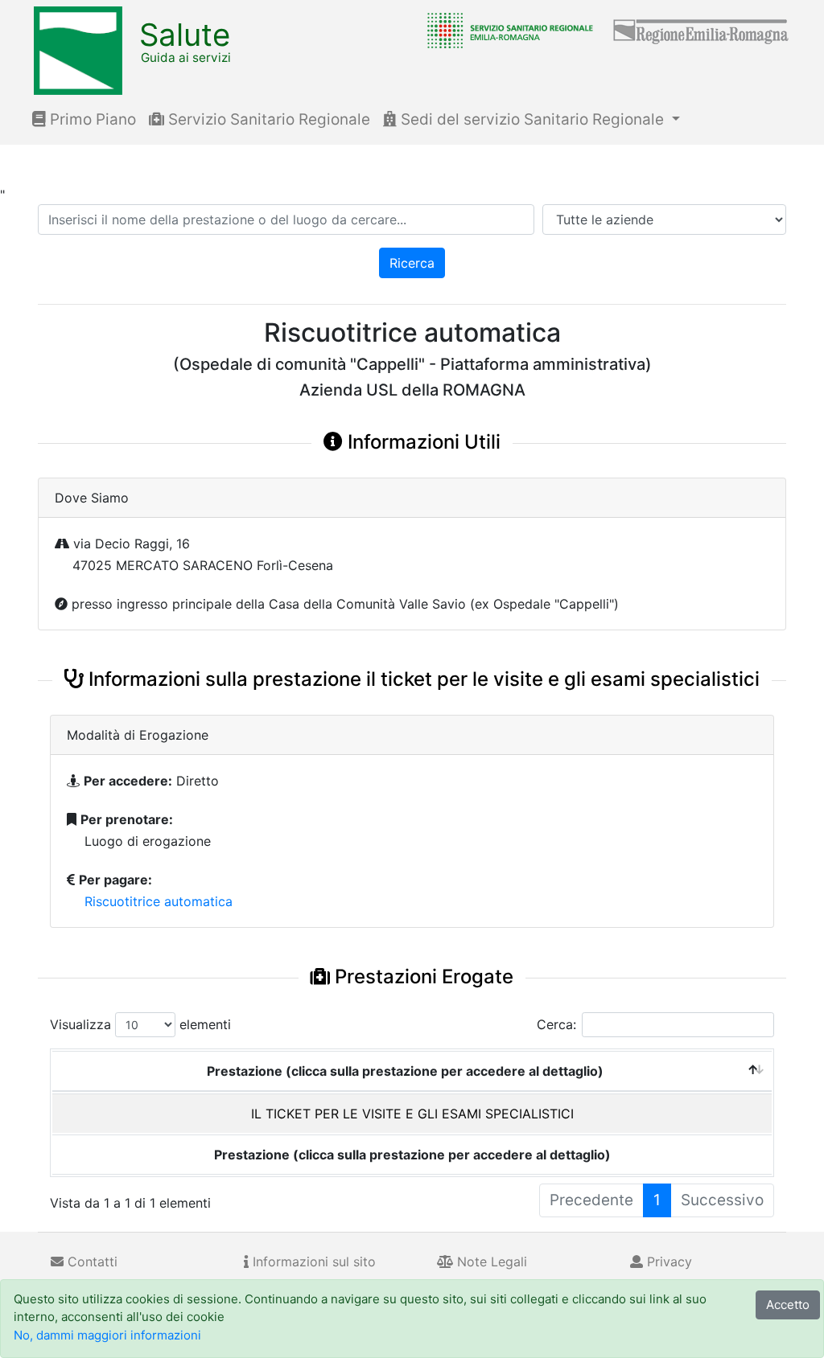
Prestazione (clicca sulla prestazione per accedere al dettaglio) (405, 1071)
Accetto (788, 1304)
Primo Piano (91, 119)
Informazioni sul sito (312, 1261)
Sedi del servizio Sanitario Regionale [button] (532, 119)
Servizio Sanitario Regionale (267, 119)
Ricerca (412, 263)
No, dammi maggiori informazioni (107, 1335)
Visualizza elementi (140, 1024)
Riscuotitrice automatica (158, 901)
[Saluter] (506, 30)
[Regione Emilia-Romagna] (701, 30)
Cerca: (556, 1024)
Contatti (90, 1261)
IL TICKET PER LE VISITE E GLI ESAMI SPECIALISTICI (412, 1114)
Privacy (667, 1261)
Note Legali (490, 1261)
